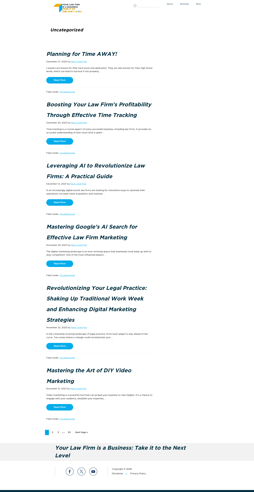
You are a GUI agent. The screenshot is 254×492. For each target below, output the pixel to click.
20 (70, 432)
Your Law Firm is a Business (73, 8)
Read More (60, 80)
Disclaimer (117, 474)
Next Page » (81, 433)
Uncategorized (67, 92)
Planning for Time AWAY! (81, 54)
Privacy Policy (138, 474)
